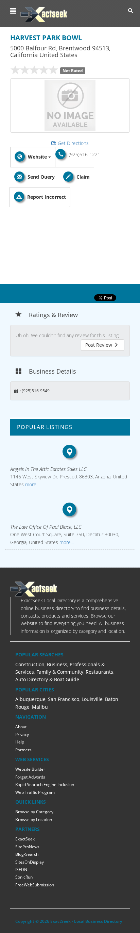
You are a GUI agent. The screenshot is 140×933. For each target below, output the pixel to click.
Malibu (40, 707)
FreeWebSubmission (34, 885)
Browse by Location (33, 819)
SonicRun (24, 877)
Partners (23, 750)
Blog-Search (26, 854)
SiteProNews (27, 847)
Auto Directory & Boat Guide (47, 679)
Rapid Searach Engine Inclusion (44, 784)
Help (19, 742)
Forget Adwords (30, 777)
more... (31, 484)
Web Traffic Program (35, 792)
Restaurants (99, 672)
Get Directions (73, 143)
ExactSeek (25, 839)
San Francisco (63, 699)
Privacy (22, 734)
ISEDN (21, 869)
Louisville (92, 699)
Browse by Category (34, 812)
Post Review (99, 345)
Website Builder (30, 769)
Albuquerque (30, 699)
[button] (14, 11)
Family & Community (59, 672)
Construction (30, 664)
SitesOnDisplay (29, 862)
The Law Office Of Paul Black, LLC (46, 526)
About (21, 727)
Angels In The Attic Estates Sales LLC (48, 468)
